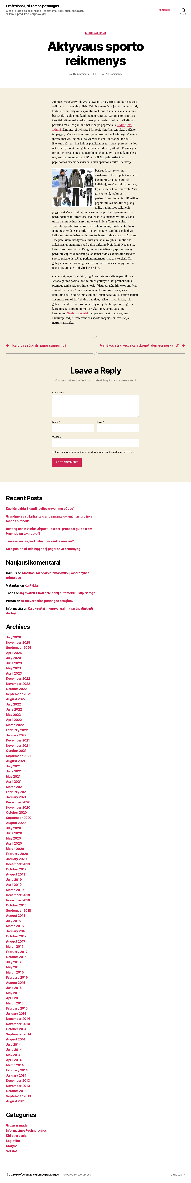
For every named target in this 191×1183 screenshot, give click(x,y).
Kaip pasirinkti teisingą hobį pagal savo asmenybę (43, 549)
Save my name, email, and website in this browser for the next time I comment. (94, 452)
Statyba (11, 1146)
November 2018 (18, 900)
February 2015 (17, 1008)
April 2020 (14, 843)
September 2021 (18, 756)
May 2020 (13, 838)
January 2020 (16, 859)
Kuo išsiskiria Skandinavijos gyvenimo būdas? (40, 509)
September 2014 (18, 1034)
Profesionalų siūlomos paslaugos (32, 6)
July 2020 (13, 828)
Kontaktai (164, 9)
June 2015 (14, 988)
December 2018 (18, 895)
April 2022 (14, 720)
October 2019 (16, 869)
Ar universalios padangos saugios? (47, 601)
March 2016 (15, 972)
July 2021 (13, 766)
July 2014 (13, 1044)
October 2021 (16, 751)
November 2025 (18, 642)
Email (100, 422)
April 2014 (13, 1060)
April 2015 (13, 998)
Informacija (83, 73)
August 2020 (16, 823)
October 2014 (16, 1029)
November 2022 (18, 684)
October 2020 (16, 812)
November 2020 (18, 807)
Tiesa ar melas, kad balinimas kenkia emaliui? (40, 541)
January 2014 (16, 1075)
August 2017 (15, 941)
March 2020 (15, 849)
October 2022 (16, 689)
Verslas (11, 1151)
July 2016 (13, 962)
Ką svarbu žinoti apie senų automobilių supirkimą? (57, 593)
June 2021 (14, 771)
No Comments (114, 73)
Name (56, 422)
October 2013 (16, 1091)
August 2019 (15, 874)
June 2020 (14, 833)
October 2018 (16, 905)
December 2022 (18, 678)
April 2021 (13, 781)
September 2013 (18, 1096)
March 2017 (14, 946)
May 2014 (13, 1055)
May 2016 (13, 967)
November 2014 (18, 1024)
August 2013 (15, 1101)
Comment (58, 392)
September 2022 (18, 694)
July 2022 (13, 704)
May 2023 (13, 668)
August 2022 (16, 699)
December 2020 (18, 802)
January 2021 (16, 797)
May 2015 (13, 993)
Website (56, 436)
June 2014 (14, 1050)
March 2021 (14, 787)
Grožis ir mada (16, 1125)
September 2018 (18, 910)
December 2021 (18, 740)
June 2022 (14, 709)
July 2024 (13, 658)
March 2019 (15, 890)
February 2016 (17, 977)
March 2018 (15, 926)
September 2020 (18, 818)
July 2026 (13, 637)
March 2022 (15, 725)
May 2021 (13, 776)
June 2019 (14, 879)
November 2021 (18, 745)
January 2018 (16, 931)
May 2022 (13, 715)
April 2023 (14, 673)
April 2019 (13, 885)
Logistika (13, 1141)
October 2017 (16, 936)
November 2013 (18, 1086)
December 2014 (18, 1019)
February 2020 (17, 854)
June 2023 (14, 663)
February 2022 (17, 730)
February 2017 (17, 952)
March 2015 (14, 1003)
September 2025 (18, 647)
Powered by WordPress (76, 1174)
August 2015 (15, 983)
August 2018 (15, 916)
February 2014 (17, 1070)
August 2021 (15, 761)
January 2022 (16, 735)
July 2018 (13, 921)
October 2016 (16, 957)
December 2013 (18, 1080)
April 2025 (14, 653)
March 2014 (15, 1065)
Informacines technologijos (26, 1130)
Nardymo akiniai (77, 313)
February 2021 (17, 792)
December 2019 (18, 864)
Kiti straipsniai (95, 33)
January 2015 (16, 1014)
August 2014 (15, 1039)
